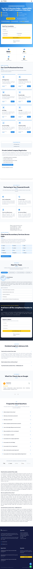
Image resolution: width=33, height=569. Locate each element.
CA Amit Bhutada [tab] (4, 272)
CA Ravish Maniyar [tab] (12, 272)
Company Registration (16, 142)
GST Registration (16, 144)
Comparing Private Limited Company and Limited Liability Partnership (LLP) (8, 551)
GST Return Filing (23, 536)
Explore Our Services (5, 256)
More (12, 86)
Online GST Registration (24, 532)
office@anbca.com (4, 544)
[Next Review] (18, 394)
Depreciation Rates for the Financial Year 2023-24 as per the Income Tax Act (9, 555)
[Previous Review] (15, 394)
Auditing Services (16, 146)
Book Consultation (16, 37)
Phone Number (5, 33)
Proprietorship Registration (24, 535)
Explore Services (11, 18)
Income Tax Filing (23, 538)
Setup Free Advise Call (21, 18)
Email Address (20, 33)
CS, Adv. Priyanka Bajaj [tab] (20, 272)
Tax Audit (21, 537)
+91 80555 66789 (4, 541)
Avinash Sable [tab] (28, 272)
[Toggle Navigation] (31, 1)
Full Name (4, 29)
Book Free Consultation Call (7, 164)
